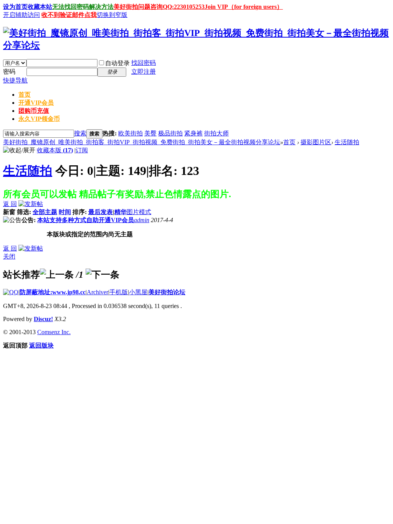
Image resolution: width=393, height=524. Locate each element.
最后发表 (100, 212)
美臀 (150, 133)
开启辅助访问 (21, 15)
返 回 (10, 204)
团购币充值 (33, 110)
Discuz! (43, 319)
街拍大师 (216, 133)
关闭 (9, 256)
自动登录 (117, 63)
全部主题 (45, 212)
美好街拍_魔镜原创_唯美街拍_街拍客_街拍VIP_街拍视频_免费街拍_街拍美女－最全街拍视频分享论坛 (141, 142)
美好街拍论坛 (167, 292)
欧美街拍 (130, 133)
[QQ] (10, 292)
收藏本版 (55, 150)
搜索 (80, 133)
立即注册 (143, 71)
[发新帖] (30, 204)
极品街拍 (170, 133)
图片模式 (139, 212)
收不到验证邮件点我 (69, 15)
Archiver (97, 292)
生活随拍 (347, 142)
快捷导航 (15, 80)
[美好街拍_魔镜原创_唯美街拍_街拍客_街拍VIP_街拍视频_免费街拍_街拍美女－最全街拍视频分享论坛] (196, 45)
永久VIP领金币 (39, 118)
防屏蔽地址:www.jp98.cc (53, 292)
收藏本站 (40, 6)
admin (141, 220)
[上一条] (57, 275)
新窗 (9, 212)
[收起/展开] (19, 151)
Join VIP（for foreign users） (244, 6)
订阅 (82, 150)
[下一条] (102, 275)
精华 (120, 212)
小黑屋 (138, 292)
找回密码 (143, 62)
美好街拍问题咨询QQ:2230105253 (159, 6)
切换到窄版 (112, 15)
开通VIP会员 (36, 102)
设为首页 (15, 6)
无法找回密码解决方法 (83, 6)
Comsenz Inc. (54, 332)
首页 (24, 94)
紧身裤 (193, 133)
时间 (65, 212)
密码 (9, 71)
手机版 (118, 292)
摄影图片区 (316, 142)
